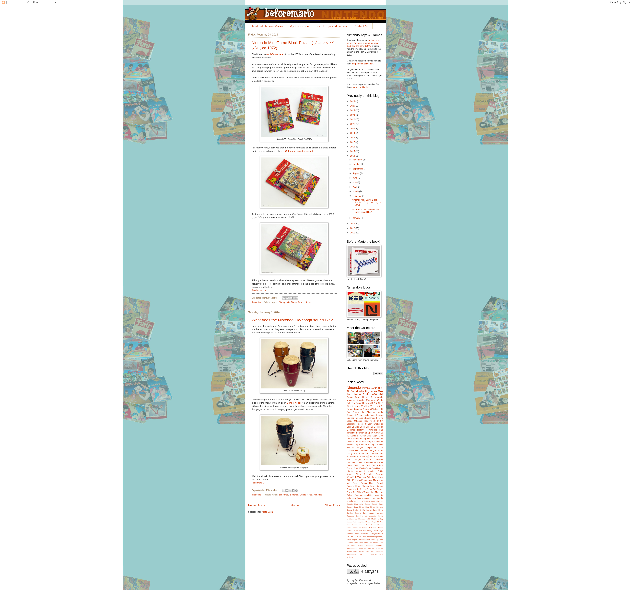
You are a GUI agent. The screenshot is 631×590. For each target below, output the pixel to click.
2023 (352, 115)
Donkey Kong (352, 507)
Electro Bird (377, 465)
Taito (381, 540)
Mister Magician (359, 522)
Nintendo (309, 302)
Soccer (363, 489)
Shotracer (357, 537)
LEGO (358, 477)
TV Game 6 (352, 436)
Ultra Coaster (357, 545)
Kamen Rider (354, 474)
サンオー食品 (363, 457)
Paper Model (361, 445)
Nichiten (350, 445)
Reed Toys (378, 531)
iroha (355, 551)
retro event (351, 457)
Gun (374, 468)
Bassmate (351, 424)
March (356, 191)
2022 (352, 119)
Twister (363, 436)
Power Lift (357, 531)
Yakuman (359, 495)
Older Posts (332, 505)
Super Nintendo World (361, 540)
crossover (379, 548)
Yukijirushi (379, 545)
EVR (368, 465)
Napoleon (361, 525)
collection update (366, 548)
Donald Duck (377, 504)
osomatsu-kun (369, 498)
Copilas (369, 427)
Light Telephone (369, 477)
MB (371, 403)
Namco (354, 525)
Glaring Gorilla (352, 510)
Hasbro (379, 468)
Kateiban (379, 513)
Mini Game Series (295, 302)
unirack (360, 554)
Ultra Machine (368, 412)
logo (366, 421)
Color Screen (364, 504)
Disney (282, 302)
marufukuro (357, 498)
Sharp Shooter (362, 486)
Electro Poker (353, 468)
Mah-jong (356, 480)
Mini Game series (275, 54)
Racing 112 (372, 445)
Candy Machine (377, 501)
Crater (349, 465)
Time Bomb (363, 542)
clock (370, 451)
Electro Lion (364, 507)
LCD (368, 519)
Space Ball (371, 489)
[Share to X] (290, 298)
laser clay (370, 551)
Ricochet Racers (353, 534)
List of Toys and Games (331, 26)
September (358, 169)
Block (365, 394)
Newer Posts (256, 505)
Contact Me (361, 26)
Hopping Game (361, 513)
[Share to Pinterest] (296, 298)
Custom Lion (353, 442)
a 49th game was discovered (298, 151)
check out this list (359, 87)
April (355, 187)
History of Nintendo (367, 430)
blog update (371, 391)
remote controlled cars (372, 454)
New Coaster (371, 525)
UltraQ (356, 439)
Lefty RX (360, 433)
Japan (371, 513)
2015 (352, 151)
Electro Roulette (376, 507)
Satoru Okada (365, 534)
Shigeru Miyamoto (366, 448)
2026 (352, 101)
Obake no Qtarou (360, 528)
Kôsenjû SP (352, 415)
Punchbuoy (367, 531)
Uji (348, 545)
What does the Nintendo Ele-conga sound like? (292, 320)
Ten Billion (358, 492)
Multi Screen (353, 483)
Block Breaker (365, 424)
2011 (352, 232)
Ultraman (358, 421)
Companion (377, 439)
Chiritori (367, 459)
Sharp (367, 433)
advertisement (352, 548)
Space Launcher (368, 537)
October (357, 164)
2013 (352, 223)
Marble (373, 519)
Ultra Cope (372, 436)
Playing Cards (369, 387)
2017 (352, 142)
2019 (352, 133)
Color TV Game (354, 403)
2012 (352, 228)
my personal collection (362, 63)
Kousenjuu (360, 418)
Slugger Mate (353, 489)
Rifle (381, 445)
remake (350, 501)
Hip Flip (362, 510)
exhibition (368, 495)
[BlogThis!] (287, 298)
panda (380, 498)
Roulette (350, 448)
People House (368, 483)
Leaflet (374, 394)
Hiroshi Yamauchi (356, 471)
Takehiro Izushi (352, 542)
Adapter (357, 501)
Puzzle (356, 412)
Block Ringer (354, 459)
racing (349, 454)
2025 (352, 106)
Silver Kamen (376, 486)
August (356, 173)
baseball (363, 451)
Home (295, 505)
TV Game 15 (377, 433)
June (355, 178)
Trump (357, 406)
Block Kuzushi (376, 457)
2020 (352, 128)
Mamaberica (367, 480)
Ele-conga (283, 495)
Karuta (380, 412)
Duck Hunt (359, 465)
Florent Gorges (366, 442)
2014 (352, 156)
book (373, 415)
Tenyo (366, 492)
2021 (352, 124)
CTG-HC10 (366, 501)
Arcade (360, 400)
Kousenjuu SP (371, 418)
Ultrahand (369, 545)
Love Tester (364, 415)
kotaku (361, 551)
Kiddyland (350, 516)
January (357, 218)
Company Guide (374, 400)
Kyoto (380, 516)
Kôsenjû (350, 477)
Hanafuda (378, 442)
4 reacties (256, 495)
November (358, 159)
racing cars (365, 439)
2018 (352, 137)
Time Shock (373, 542)
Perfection (372, 528)
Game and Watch (370, 409)
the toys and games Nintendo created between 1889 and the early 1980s (363, 43)
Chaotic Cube (358, 427)
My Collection (299, 26)
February (357, 196)
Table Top (374, 540)
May (355, 182)
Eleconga (294, 495)
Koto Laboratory (370, 516)
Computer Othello (355, 462)
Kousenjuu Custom (373, 474)
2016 (352, 146)
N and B (367, 397)
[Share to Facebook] (293, 298)
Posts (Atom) (267, 512)
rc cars (357, 454)
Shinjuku (374, 534)
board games (356, 409)
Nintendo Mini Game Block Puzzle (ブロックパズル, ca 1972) (366, 202)
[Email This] (284, 298)
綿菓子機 (350, 557)
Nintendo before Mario (267, 26)
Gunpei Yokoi (294, 403)
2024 (352, 110)
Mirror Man (378, 480)
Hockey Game (371, 510)
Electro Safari (365, 468)
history (349, 551)
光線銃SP (376, 421)
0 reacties (256, 302)
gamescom (378, 451)
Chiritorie (379, 459)
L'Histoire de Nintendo (356, 519)
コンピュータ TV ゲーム (373, 554)
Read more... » (259, 290)
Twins (381, 542)
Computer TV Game (373, 462)
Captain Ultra (352, 504)
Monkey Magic (371, 522)
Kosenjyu (359, 516)
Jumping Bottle (375, 471)
